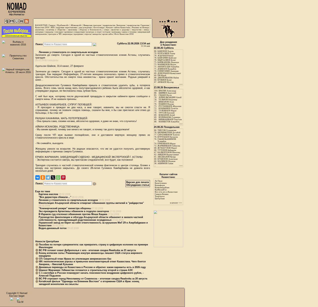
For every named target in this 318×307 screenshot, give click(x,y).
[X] (53, 177)
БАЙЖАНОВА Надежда (168, 62)
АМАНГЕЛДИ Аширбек (168, 66)
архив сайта (107, 34)
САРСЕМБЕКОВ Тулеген (169, 135)
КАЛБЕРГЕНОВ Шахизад (169, 152)
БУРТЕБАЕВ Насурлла (168, 137)
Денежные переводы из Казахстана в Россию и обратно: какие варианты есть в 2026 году (92, 267)
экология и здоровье (120, 30)
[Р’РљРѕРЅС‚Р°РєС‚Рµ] (37, 177)
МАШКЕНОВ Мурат (167, 64)
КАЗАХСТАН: (41, 25)
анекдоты (97, 34)
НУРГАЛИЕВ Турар (166, 53)
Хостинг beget (16, 295)
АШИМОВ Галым (165, 163)
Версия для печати (137, 182)
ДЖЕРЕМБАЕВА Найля (168, 78)
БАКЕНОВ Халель (166, 51)
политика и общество (56, 30)
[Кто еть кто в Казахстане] (168, 246)
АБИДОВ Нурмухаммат (168, 154)
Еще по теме (42, 191)
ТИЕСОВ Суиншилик (167, 130)
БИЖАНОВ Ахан (166, 102)
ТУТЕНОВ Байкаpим (167, 150)
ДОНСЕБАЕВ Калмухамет (169, 73)
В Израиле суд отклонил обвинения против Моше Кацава (73, 214)
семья (106, 30)
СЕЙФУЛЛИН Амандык (168, 71)
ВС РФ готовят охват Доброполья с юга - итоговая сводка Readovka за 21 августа (87, 250)
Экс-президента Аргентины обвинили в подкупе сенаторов (74, 211)
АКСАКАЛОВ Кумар (167, 157)
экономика (72, 30)
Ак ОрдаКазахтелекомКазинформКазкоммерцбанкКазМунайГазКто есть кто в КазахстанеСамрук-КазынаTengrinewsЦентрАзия (166, 190)
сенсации (59, 32)
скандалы (49, 32)
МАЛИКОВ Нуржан (166, 161)
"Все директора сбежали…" (55, 197)
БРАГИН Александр (167, 91)
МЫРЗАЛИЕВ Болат (167, 60)
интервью (39, 32)
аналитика (39, 30)
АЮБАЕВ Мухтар (166, 82)
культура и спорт (93, 32)
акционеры (67, 34)
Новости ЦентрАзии (47, 241)
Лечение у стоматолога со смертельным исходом (68, 52)
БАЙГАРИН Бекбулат (167, 58)
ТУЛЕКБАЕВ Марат (167, 110)
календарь (116, 32)
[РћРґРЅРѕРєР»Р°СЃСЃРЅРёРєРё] (42, 177)
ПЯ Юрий (162, 75)
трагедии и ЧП (54, 34)
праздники (78, 34)
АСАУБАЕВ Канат (166, 55)
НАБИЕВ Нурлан (166, 104)
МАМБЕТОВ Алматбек (169, 121)
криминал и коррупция (74, 32)
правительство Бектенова (114, 25)
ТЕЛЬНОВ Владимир (168, 99)
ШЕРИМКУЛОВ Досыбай (169, 132)
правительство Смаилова (138, 25)
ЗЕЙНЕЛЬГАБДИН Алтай (170, 97)
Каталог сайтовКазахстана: (168, 175)
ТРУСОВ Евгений (166, 113)
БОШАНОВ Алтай (167, 115)
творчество (137, 30)
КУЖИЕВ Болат (165, 80)
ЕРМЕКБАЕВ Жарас (167, 143)
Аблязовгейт (76, 25)
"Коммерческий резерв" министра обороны (65, 208)
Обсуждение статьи (137, 185)
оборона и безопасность (90, 30)
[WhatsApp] (58, 177)
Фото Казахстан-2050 (124, 34)
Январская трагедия (92, 25)
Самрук (52, 25)
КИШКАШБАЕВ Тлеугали (170, 119)
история (106, 32)
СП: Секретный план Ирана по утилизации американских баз (75, 258)
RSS (52, 27)
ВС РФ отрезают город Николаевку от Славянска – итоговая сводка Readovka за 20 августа (93, 278)
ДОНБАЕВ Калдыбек (167, 69)
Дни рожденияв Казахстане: (168, 43)
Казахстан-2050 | (43, 27)
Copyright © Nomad (16, 293)
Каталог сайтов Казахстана (118, 27)
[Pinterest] (63, 177)
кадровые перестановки (66, 27)
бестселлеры (98, 27)
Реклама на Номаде (140, 27)
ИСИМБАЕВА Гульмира (169, 117)
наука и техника (129, 32)
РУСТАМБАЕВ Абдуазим (170, 106)
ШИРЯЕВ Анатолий (167, 93)
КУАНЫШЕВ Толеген (168, 108)
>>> (181, 84)
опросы (87, 34)
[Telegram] (48, 177)
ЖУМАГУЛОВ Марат (167, 148)
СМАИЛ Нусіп (165, 95)
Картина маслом (48, 194)
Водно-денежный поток (53, 228)
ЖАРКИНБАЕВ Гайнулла (169, 146)
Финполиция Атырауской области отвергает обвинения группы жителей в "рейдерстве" (91, 203)
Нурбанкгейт (63, 25)
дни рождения (85, 27)
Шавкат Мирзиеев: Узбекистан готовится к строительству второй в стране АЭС (86, 270)
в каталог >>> (176, 203)
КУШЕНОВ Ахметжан (168, 159)
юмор (146, 30)
